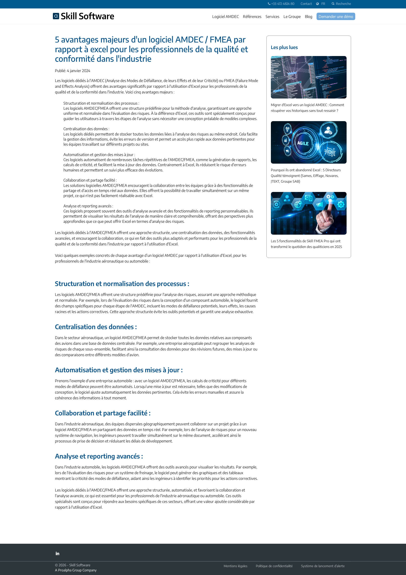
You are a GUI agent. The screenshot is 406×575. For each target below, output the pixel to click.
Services (272, 16)
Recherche (343, 3)
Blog (308, 16)
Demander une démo (336, 16)
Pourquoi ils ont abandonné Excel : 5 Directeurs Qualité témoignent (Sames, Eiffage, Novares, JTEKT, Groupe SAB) (306, 175)
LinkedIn (57, 553)
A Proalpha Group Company (75, 570)
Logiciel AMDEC (225, 16)
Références (252, 16)
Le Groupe (292, 16)
